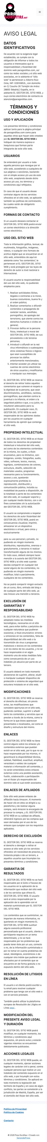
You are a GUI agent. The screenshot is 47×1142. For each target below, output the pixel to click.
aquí (12, 1008)
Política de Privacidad (15, 1109)
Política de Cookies (14, 1112)
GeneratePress (23, 1138)
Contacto (9, 1120)
